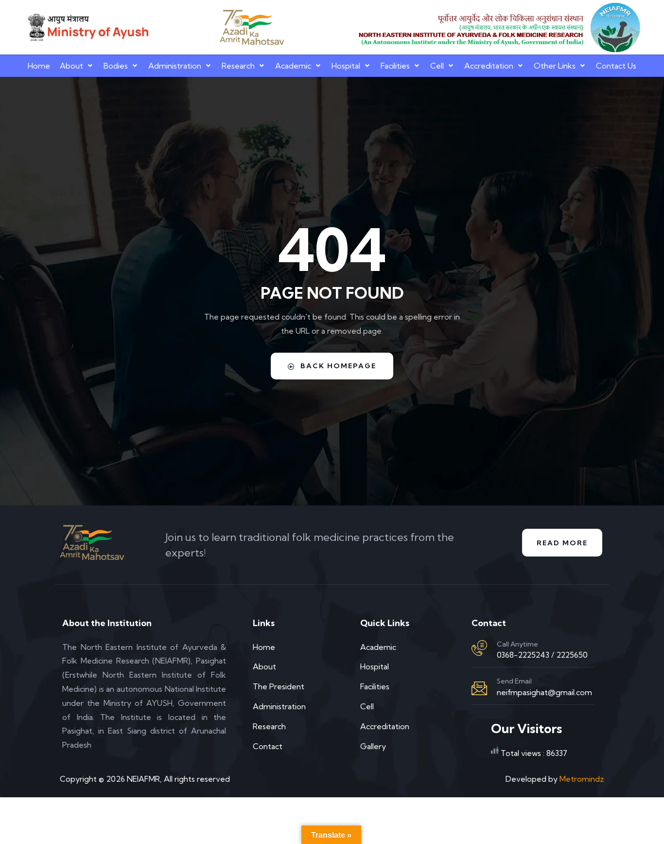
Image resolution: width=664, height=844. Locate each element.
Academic (293, 66)
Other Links (555, 66)
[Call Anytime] (479, 648)
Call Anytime (517, 644)
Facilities (395, 66)
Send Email (514, 681)
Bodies (116, 66)
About (71, 66)
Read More (562, 543)
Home (39, 66)
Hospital (346, 66)
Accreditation (488, 66)
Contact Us (616, 66)
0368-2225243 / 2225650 (542, 655)
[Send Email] (479, 688)
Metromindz (581, 779)
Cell (437, 66)
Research (238, 66)
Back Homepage (338, 365)
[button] (77, 65)
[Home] (87, 27)
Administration (174, 66)
